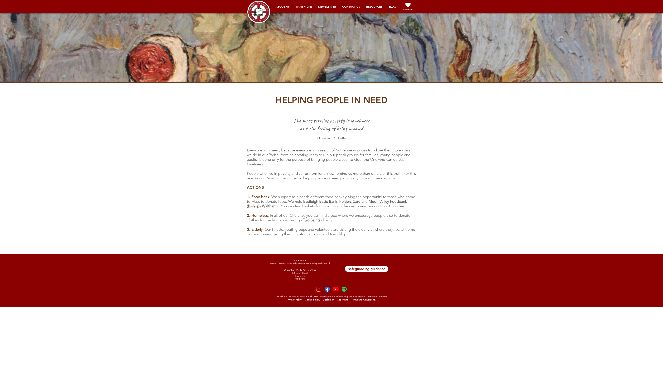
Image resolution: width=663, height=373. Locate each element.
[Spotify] (344, 289)
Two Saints (311, 220)
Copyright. (343, 299)
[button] (282, 7)
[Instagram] (318, 289)
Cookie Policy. (312, 299)
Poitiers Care (349, 201)
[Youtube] (335, 289)
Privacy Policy (294, 299)
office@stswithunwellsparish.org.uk (311, 263)
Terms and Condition (362, 299)
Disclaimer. (328, 299)
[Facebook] (327, 289)
